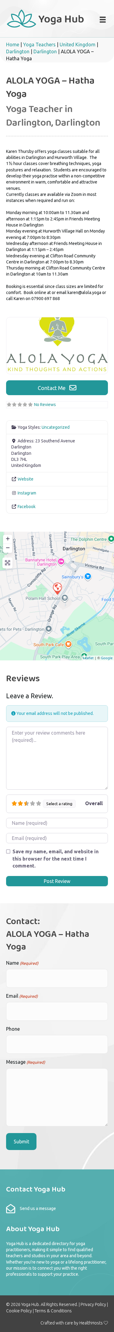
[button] (57, 387)
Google (106, 658)
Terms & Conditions (53, 1310)
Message (25, 1062)
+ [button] (8, 538)
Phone (13, 1029)
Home (12, 44)
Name (22, 963)
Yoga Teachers (39, 44)
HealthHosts (91, 1322)
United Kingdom (77, 44)
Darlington (17, 51)
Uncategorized (56, 427)
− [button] (8, 547)
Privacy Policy (93, 1304)
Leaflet (88, 658)
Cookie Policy (19, 1310)
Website (25, 479)
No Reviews (45, 404)
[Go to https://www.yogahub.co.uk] (45, 18)
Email (22, 996)
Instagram (27, 493)
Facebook (27, 506)
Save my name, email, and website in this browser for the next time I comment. (55, 858)
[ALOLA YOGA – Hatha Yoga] (57, 588)
